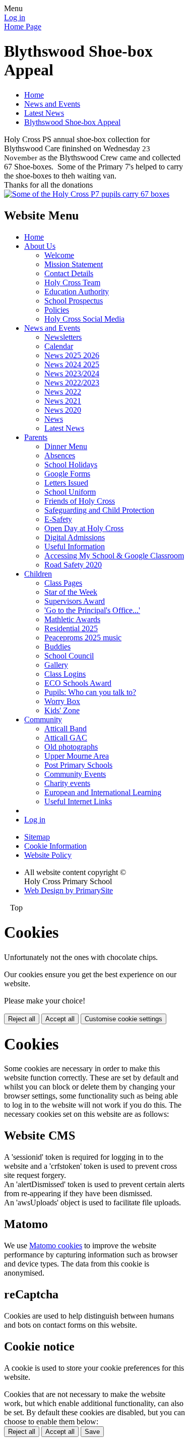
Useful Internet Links (78, 801)
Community (43, 719)
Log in (14, 17)
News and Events (52, 104)
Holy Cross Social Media (84, 319)
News (53, 419)
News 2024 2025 (71, 364)
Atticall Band (65, 728)
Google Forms (67, 473)
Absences (59, 455)
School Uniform (70, 492)
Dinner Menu (65, 446)
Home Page (22, 26)
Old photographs (71, 747)
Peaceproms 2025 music (82, 637)
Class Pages (63, 583)
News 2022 (62, 391)
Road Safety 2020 (73, 564)
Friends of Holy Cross (79, 501)
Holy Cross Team (72, 282)
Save (92, 1431)
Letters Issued (66, 482)
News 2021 (62, 401)
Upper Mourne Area (76, 756)
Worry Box (62, 701)
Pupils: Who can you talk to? (90, 692)
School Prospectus (73, 300)
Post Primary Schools (78, 765)
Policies (56, 309)
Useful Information (74, 546)
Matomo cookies (55, 1245)
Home (34, 95)
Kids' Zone (62, 710)
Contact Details (68, 273)
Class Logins (65, 674)
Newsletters (63, 337)
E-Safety (58, 519)
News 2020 (62, 410)
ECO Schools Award (77, 683)
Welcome (59, 255)
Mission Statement (73, 264)
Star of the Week (70, 592)
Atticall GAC (65, 737)
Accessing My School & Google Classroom (114, 555)
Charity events (67, 783)
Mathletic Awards (72, 619)
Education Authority (76, 291)
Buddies (57, 646)
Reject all (21, 1019)
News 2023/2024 (71, 373)
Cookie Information (55, 846)
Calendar (58, 346)
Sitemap (37, 837)
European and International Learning (102, 792)
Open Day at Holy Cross (83, 528)
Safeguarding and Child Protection (99, 510)
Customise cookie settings (123, 1019)
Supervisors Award (74, 601)
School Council (69, 655)
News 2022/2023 (71, 382)
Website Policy (48, 855)
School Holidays (70, 464)
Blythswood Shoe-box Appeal (72, 122)
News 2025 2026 (71, 355)
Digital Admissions (74, 537)
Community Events (75, 774)
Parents (35, 437)
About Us (39, 246)
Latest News (44, 113)
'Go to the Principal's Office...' (92, 610)
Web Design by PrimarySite (68, 890)
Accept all (60, 1019)
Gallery (56, 665)
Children (38, 574)
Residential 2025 (71, 628)
